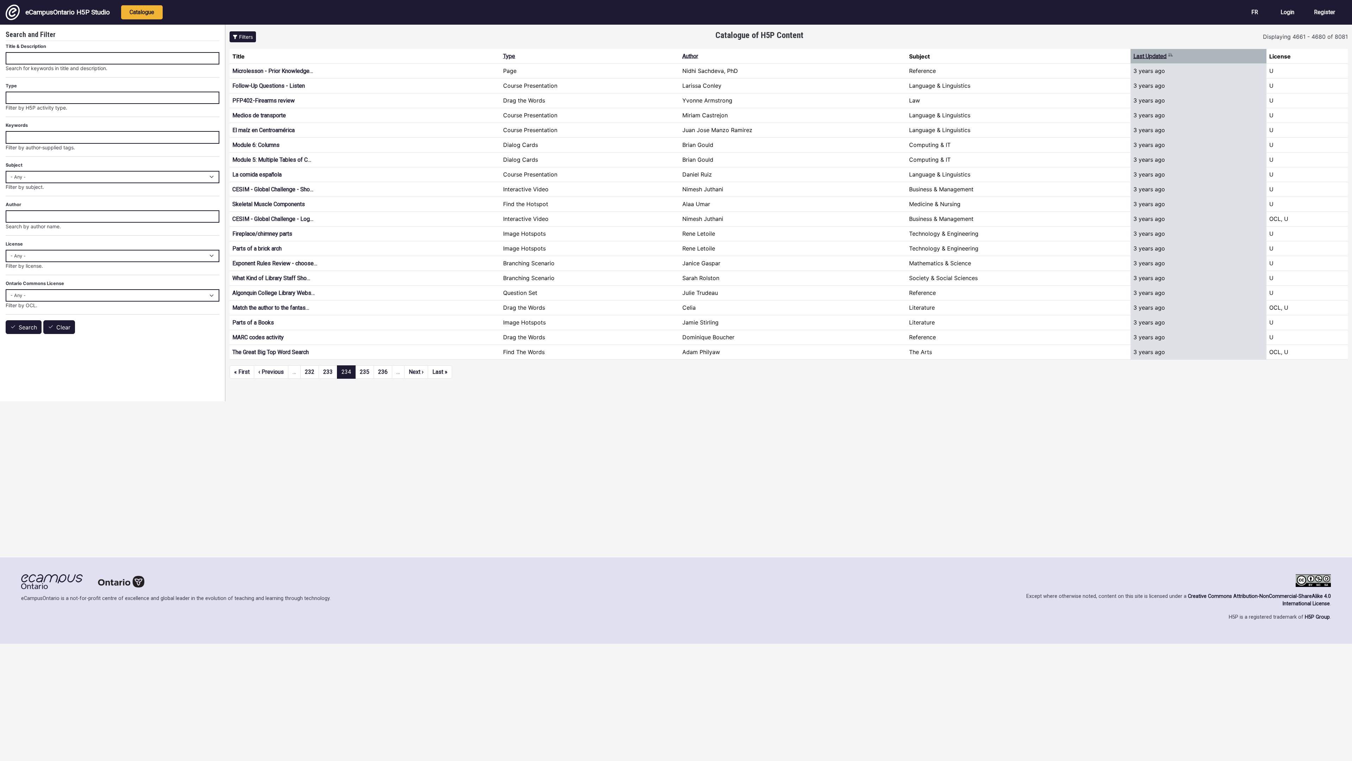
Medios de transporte (259, 115)
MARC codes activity (258, 337)
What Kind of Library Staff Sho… (271, 278)
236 (383, 372)
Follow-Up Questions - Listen (268, 85)
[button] (243, 36)
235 (364, 372)
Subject (14, 165)
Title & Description (26, 46)
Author (690, 56)
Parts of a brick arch (257, 248)
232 (309, 372)
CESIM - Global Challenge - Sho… (272, 189)
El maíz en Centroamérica (263, 130)
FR (1254, 12)
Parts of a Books (253, 322)
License (14, 244)
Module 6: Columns (256, 145)
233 (328, 372)
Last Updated (1153, 56)
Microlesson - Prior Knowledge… (272, 71)
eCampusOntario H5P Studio (67, 12)
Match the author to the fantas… (270, 307)
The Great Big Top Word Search (270, 352)
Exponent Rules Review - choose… (274, 263)
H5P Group (1317, 617)
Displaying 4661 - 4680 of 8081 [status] (1305, 36)
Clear (63, 327)
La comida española (257, 174)
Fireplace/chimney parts (262, 233)
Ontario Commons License (35, 283)
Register (1324, 12)
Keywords (17, 125)
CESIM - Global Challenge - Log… (272, 219)
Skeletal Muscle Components (268, 204)
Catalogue (142, 12)
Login (1287, 12)
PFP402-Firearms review (263, 100)
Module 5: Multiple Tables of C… (271, 159)
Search (28, 327)
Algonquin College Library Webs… (273, 293)
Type (509, 56)
